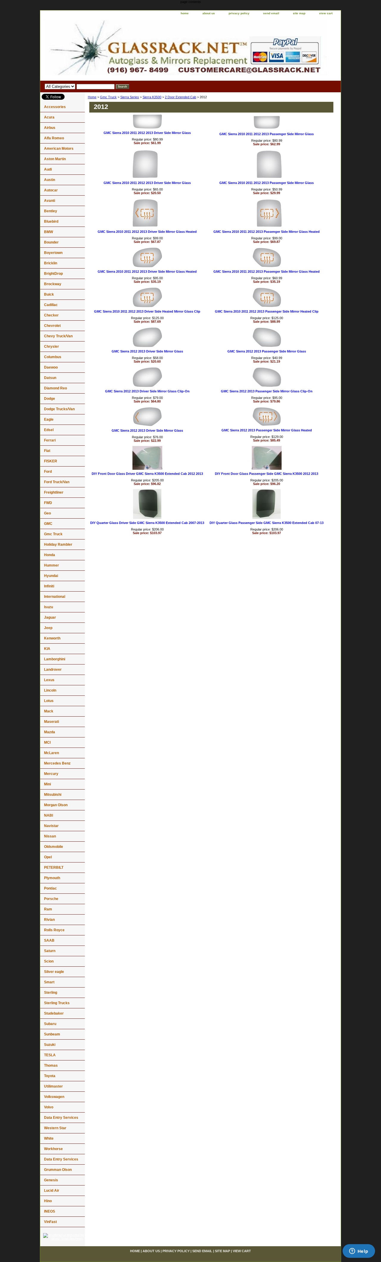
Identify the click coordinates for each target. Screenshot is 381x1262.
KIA (47, 649)
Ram (48, 909)
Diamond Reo (55, 388)
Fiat (47, 451)
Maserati (51, 722)
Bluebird (51, 221)
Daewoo (51, 367)
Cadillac (51, 305)
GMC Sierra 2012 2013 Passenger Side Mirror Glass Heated (266, 430)
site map (299, 13)
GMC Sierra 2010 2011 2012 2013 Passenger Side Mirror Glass (266, 134)
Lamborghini (54, 659)
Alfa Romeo (54, 138)
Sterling (50, 992)
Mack (48, 711)
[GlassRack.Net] (114, 49)
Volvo (48, 1107)
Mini (47, 784)
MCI (47, 742)
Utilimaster (53, 1086)
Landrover (53, 669)
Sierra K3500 (152, 97)
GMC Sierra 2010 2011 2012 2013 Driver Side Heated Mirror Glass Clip (147, 311)
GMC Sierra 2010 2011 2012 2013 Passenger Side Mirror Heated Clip (266, 311)
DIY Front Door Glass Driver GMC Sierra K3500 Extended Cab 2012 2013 (147, 473)
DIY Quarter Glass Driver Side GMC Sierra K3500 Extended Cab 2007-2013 (147, 523)
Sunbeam (52, 1034)
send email (271, 13)
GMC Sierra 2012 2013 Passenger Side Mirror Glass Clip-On (267, 391)
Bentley (50, 211)
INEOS (49, 1211)
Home (92, 97)
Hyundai (51, 576)
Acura (49, 117)
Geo (47, 513)
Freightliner (53, 492)
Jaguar (50, 617)
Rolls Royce (54, 930)
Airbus (49, 128)
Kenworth (52, 638)
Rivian (49, 920)
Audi (48, 169)
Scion (49, 961)
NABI (48, 815)
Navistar (51, 826)
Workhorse (53, 1149)
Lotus (49, 701)
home (185, 13)
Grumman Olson (58, 1170)
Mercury (51, 774)
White (49, 1138)
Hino (48, 1201)
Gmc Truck (108, 97)
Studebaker (54, 1013)
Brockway (52, 284)
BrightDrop (53, 274)
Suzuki (49, 1045)
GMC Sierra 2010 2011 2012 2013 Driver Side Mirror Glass (147, 133)
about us (208, 13)
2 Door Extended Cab (180, 97)
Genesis (51, 1180)
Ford (48, 471)
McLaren (51, 753)
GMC (48, 524)
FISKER (50, 461)
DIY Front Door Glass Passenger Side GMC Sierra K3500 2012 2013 (266, 473)
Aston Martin (55, 159)
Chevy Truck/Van (58, 336)
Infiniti (49, 586)
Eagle (49, 419)
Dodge (49, 399)
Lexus (49, 680)
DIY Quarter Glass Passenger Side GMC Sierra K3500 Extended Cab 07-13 (267, 523)
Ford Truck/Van (56, 482)
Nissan (50, 836)
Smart (49, 982)
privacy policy (239, 13)
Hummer (51, 565)
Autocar (51, 190)
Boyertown (53, 253)
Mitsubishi (52, 795)
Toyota (49, 1076)
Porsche (51, 899)
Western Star (55, 1128)
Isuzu (48, 607)
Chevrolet (52, 326)
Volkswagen (54, 1097)
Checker (51, 315)
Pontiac (50, 888)
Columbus (52, 357)
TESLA (50, 1055)
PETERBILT (53, 867)
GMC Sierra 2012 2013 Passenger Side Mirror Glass (266, 351)
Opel (48, 857)
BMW (48, 232)
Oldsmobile (53, 847)
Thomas (51, 1065)
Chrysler (51, 346)
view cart (325, 13)
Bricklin (50, 263)
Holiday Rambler (58, 544)
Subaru (50, 1024)
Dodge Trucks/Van (59, 409)
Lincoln (50, 690)
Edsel (49, 430)
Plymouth (52, 878)
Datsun (50, 378)
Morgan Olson (56, 805)
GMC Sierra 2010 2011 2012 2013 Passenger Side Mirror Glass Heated (266, 231)
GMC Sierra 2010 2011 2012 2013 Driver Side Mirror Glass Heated (147, 231)
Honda (49, 555)
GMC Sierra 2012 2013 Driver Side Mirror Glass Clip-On (147, 391)
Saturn (49, 951)
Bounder (51, 242)
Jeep (48, 628)
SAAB (49, 940)
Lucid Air (51, 1190)
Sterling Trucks (57, 1003)
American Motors (59, 148)
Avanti (49, 201)
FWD (48, 503)
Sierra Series (129, 97)
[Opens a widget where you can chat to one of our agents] (358, 1251)
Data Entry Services (61, 1118)
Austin (49, 180)
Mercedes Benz (57, 763)
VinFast (50, 1222)
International (54, 597)
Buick (49, 294)
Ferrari (50, 440)
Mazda (49, 732)
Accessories (55, 107)
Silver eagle (54, 972)
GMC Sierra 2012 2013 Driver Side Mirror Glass (147, 351)
